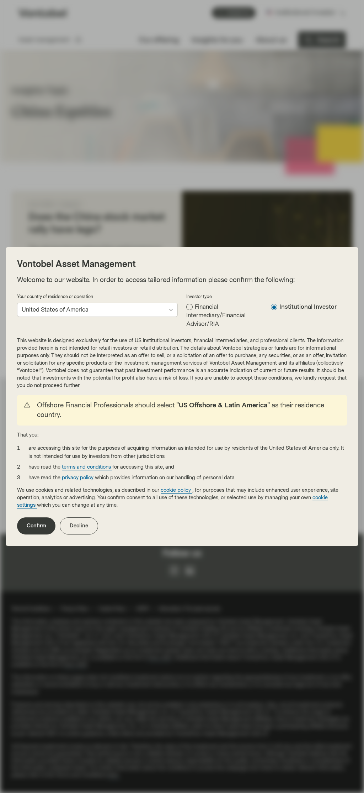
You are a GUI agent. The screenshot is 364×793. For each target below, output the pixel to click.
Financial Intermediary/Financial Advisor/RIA (216, 315)
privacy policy (78, 478)
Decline (79, 526)
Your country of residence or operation (55, 296)
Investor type (199, 296)
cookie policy (176, 490)
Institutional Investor (308, 306)
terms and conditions (87, 467)
